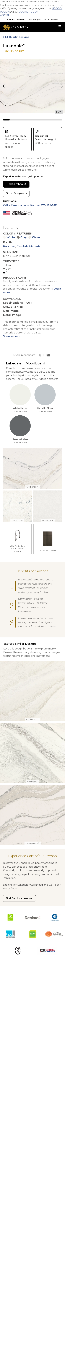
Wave (36, 237)
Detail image (12, 315)
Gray (23, 237)
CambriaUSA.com (15, 19)
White (10, 237)
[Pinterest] (40, 355)
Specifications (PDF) (17, 302)
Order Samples (34, 19)
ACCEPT (4, 15)
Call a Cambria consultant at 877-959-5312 (30, 205)
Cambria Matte (28, 246)
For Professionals (51, 19)
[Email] (48, 355)
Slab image (11, 311)
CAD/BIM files (13, 306)
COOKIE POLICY (28, 11)
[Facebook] (44, 355)
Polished (9, 246)
